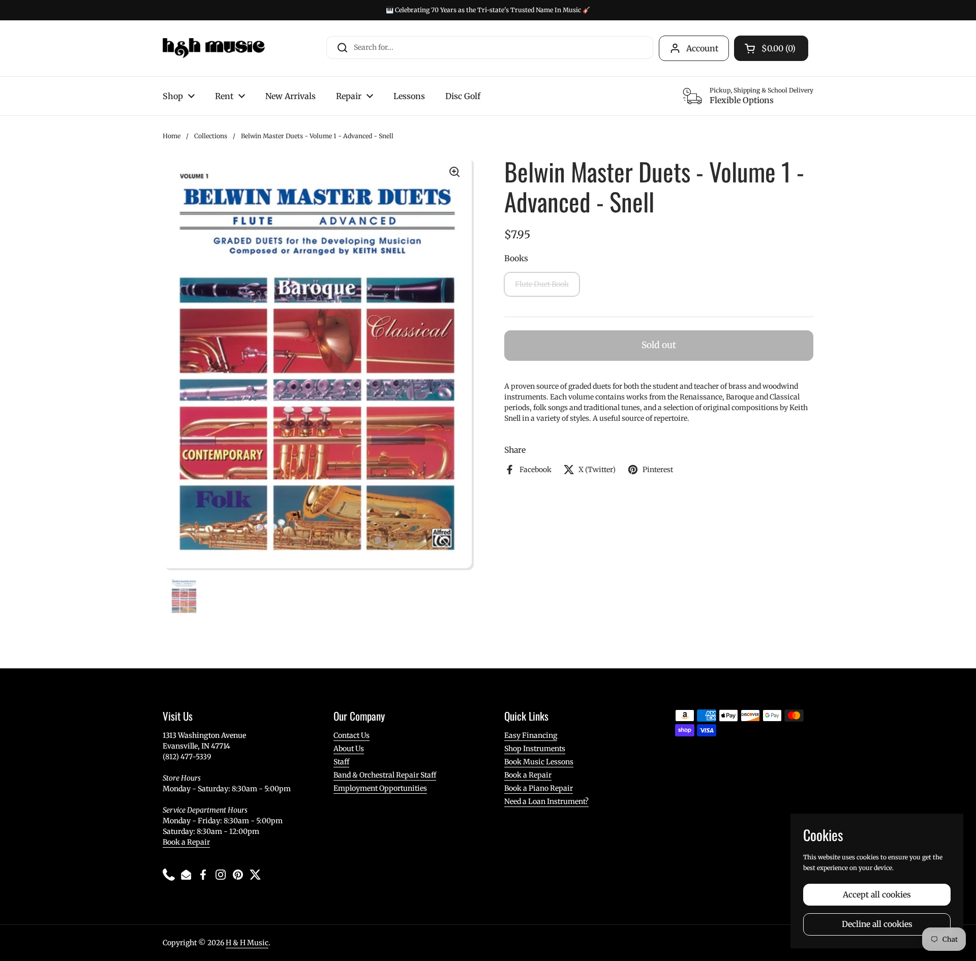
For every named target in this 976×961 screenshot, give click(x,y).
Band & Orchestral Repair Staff (384, 775)
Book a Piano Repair (538, 788)
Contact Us (351, 735)
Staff (341, 761)
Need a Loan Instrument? (546, 801)
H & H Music (247, 942)
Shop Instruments (534, 748)
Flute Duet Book (542, 284)
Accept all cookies (877, 895)
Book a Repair (186, 842)
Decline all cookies (877, 924)
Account (702, 48)
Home (171, 136)
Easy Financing (530, 735)
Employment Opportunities (380, 788)
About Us (348, 748)
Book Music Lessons (538, 761)
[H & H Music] (214, 48)
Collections (210, 136)
